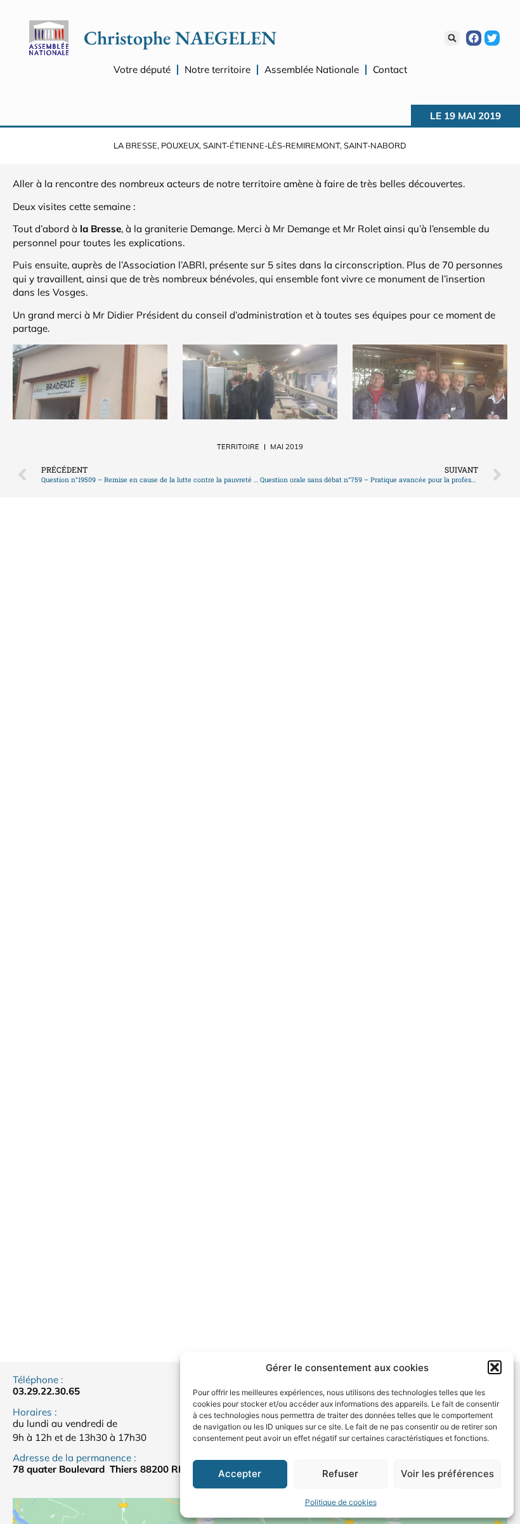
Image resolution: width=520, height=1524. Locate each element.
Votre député (142, 69)
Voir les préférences (447, 1474)
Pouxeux (180, 145)
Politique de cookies (341, 1502)
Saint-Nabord (375, 145)
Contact (390, 69)
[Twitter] (492, 38)
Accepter (239, 1474)
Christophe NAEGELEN (180, 37)
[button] (494, 1367)
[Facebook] (473, 38)
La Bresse (135, 145)
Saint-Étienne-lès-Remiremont (271, 145)
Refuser (340, 1474)
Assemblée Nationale (311, 69)
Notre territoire (217, 69)
